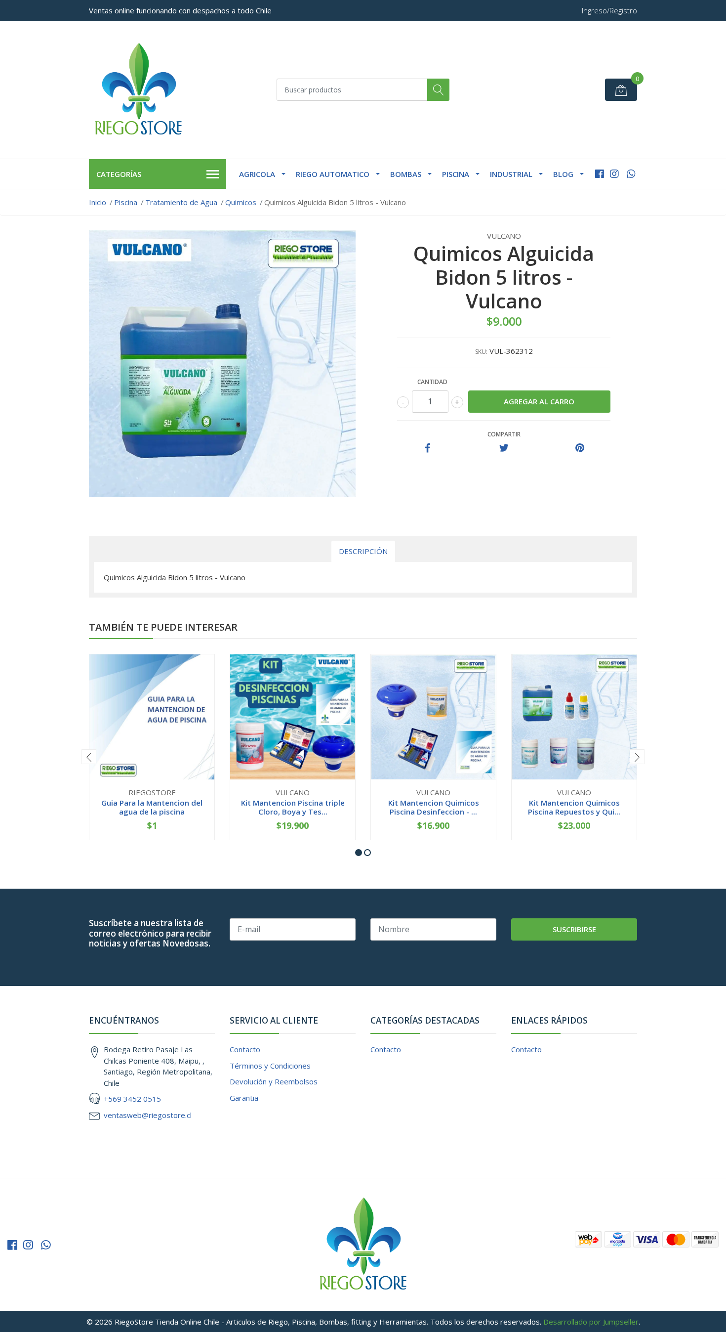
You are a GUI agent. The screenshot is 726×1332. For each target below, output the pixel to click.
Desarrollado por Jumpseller (591, 1322)
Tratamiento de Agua (181, 202)
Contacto (245, 1049)
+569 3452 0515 (132, 1099)
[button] (358, 852)
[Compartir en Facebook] (427, 448)
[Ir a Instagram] (614, 173)
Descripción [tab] (363, 551)
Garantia (244, 1098)
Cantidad (432, 382)
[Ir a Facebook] (599, 173)
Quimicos (240, 202)
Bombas (405, 174)
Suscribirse (574, 929)
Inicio (97, 202)
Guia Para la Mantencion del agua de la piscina (151, 807)
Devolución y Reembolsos (274, 1081)
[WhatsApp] (631, 173)
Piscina (455, 174)
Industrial (511, 174)
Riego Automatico (332, 174)
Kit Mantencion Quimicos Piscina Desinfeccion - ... (433, 807)
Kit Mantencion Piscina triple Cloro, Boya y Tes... (293, 807)
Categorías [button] (118, 174)
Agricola (257, 174)
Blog (563, 174)
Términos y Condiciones (270, 1066)
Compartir (504, 434)
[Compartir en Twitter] (504, 448)
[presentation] (88, 756)
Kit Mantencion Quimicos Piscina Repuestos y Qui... (574, 807)
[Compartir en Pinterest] (579, 448)
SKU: (481, 351)
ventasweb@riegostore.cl (148, 1115)
